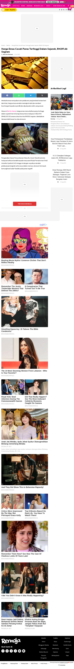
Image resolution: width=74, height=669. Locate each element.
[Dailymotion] (23, 651)
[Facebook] (59, 10)
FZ (58, 148)
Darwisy (53, 119)
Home (3, 45)
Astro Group (62, 665)
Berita (8, 45)
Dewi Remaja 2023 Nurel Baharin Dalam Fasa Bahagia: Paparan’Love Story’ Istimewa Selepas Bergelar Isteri (62, 174)
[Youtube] (19, 651)
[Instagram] (62, 10)
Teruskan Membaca (25, 204)
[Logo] (5, 5)
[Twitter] (64, 10)
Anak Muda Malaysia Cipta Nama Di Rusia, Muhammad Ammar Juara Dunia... (61, 114)
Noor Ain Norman (8, 54)
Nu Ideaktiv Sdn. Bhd (64, 662)
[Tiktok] (66, 10)
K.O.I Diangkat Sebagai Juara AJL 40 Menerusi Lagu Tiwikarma (61, 158)
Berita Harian (11, 111)
